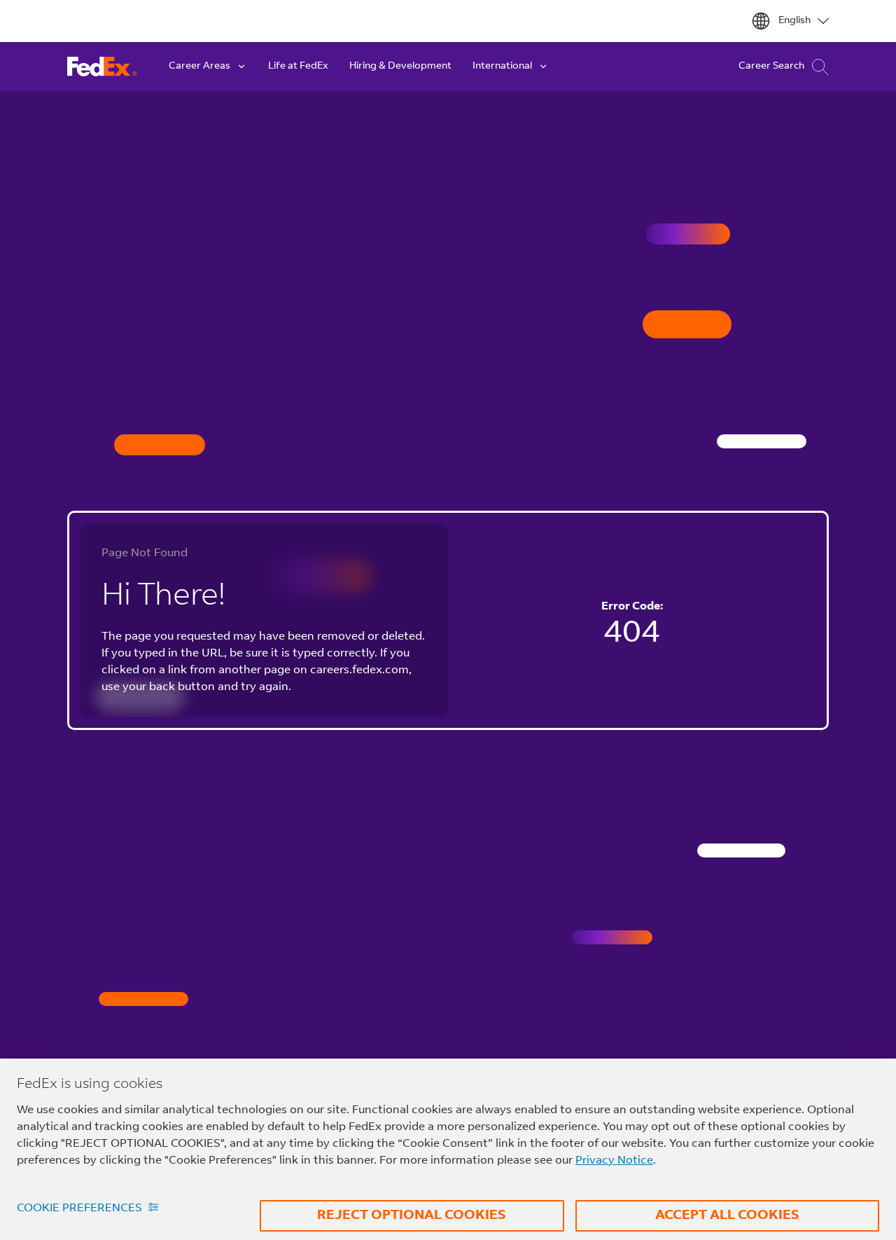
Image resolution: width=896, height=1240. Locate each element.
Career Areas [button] (199, 66)
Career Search (771, 66)
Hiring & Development (400, 66)
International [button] (502, 66)
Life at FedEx (298, 66)
